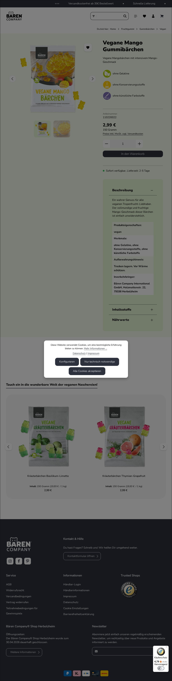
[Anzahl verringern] (106, 144)
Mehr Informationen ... (95, 348)
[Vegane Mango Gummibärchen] (52, 78)
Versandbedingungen (18, 596)
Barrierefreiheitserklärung (78, 614)
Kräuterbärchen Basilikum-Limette (48, 476)
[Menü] (136, 16)
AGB (9, 584)
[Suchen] (125, 16)
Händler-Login (72, 584)
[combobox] (109, 16)
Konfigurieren (67, 362)
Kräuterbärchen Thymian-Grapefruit (123, 476)
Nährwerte (120, 320)
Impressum (93, 353)
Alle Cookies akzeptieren (87, 371)
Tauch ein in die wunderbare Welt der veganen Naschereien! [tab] (51, 384)
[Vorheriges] (12, 78)
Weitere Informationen (23, 652)
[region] (52, 88)
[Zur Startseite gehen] (14, 16)
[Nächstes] (92, 78)
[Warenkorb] (162, 16)
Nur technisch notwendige (99, 362)
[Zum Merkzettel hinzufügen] (88, 47)
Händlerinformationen (76, 590)
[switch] (161, 668)
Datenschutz (79, 353)
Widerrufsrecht (15, 590)
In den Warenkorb (132, 154)
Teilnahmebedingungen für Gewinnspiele (22, 610)
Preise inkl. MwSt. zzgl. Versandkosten (123, 133)
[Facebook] (18, 561)
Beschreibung (122, 190)
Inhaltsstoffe (121, 309)
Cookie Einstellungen (76, 608)
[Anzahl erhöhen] (139, 144)
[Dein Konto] (153, 16)
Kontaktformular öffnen (81, 556)
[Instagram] (10, 561)
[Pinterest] (27, 561)
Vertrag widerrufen (17, 602)
